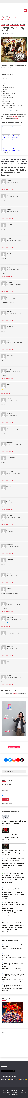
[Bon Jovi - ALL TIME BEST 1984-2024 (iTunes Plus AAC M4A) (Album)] (14, 859)
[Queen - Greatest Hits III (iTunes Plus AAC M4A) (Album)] (14, 817)
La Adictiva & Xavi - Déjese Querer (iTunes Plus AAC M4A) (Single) (13, 894)
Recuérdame (7, 796)
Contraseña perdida (7, 803)
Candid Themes (15, 1094)
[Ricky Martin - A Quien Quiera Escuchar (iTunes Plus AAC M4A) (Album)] (14, 874)
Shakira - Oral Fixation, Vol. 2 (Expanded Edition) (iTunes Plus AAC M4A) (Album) (14, 927)
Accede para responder (7, 189)
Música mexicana (14, 24)
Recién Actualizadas (10, 940)
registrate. (17, 118)
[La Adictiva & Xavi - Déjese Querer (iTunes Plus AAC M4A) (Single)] (14, 889)
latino (7, 24)
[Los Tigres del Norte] (12, 1022)
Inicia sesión (14, 116)
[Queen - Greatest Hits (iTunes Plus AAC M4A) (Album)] (14, 846)
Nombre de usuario (7, 784)
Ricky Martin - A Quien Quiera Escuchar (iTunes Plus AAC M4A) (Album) (13, 880)
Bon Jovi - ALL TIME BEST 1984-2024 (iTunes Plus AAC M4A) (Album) (13, 865)
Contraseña (5, 790)
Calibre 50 (5, 152)
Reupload (22, 24)
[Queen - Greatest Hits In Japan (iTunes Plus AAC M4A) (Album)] (14, 830)
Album (3, 24)
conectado (15, 693)
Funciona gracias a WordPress (10, 1092)
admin (12, 33)
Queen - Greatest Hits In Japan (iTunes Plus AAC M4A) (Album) (13, 837)
